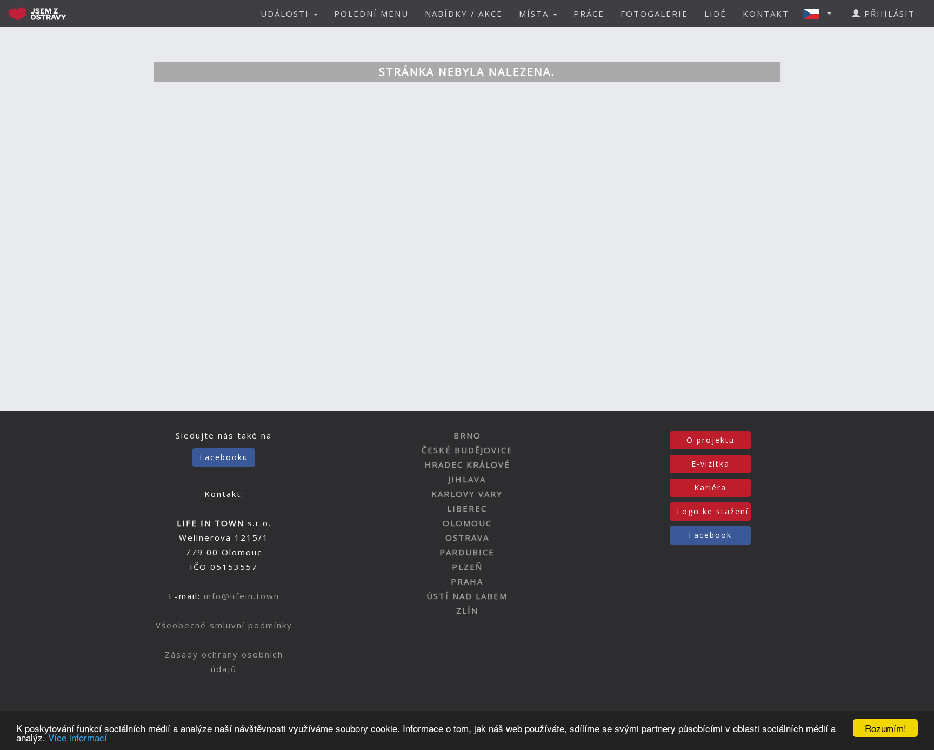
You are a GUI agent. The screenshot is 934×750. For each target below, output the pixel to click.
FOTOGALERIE (654, 13)
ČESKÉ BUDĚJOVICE (467, 449)
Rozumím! (885, 728)
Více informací (77, 737)
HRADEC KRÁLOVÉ (467, 464)
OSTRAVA (467, 537)
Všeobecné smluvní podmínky (224, 625)
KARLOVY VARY (467, 493)
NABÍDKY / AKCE (464, 13)
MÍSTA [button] (535, 13)
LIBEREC (467, 508)
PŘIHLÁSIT (888, 13)
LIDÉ (715, 13)
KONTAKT (766, 13)
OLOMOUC (467, 522)
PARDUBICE (467, 552)
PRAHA (467, 581)
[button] (820, 13)
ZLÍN (467, 610)
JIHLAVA (467, 479)
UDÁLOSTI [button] (286, 13)
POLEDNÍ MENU (371, 13)
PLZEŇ (467, 566)
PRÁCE (588, 13)
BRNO (467, 435)
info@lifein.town (241, 595)
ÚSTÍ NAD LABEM (467, 595)
